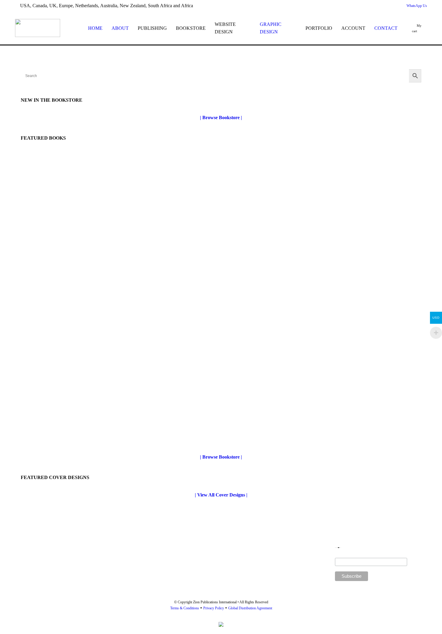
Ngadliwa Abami (38, 438)
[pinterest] (374, 5)
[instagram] (394, 5)
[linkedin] (384, 5)
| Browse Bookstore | (221, 117)
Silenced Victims (37, 282)
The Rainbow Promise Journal (255, 284)
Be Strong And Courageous (252, 437)
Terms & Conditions (184, 608)
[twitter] (354, 5)
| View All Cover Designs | (221, 494)
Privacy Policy (213, 608)
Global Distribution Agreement (250, 608)
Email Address (371, 555)
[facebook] (364, 5)
